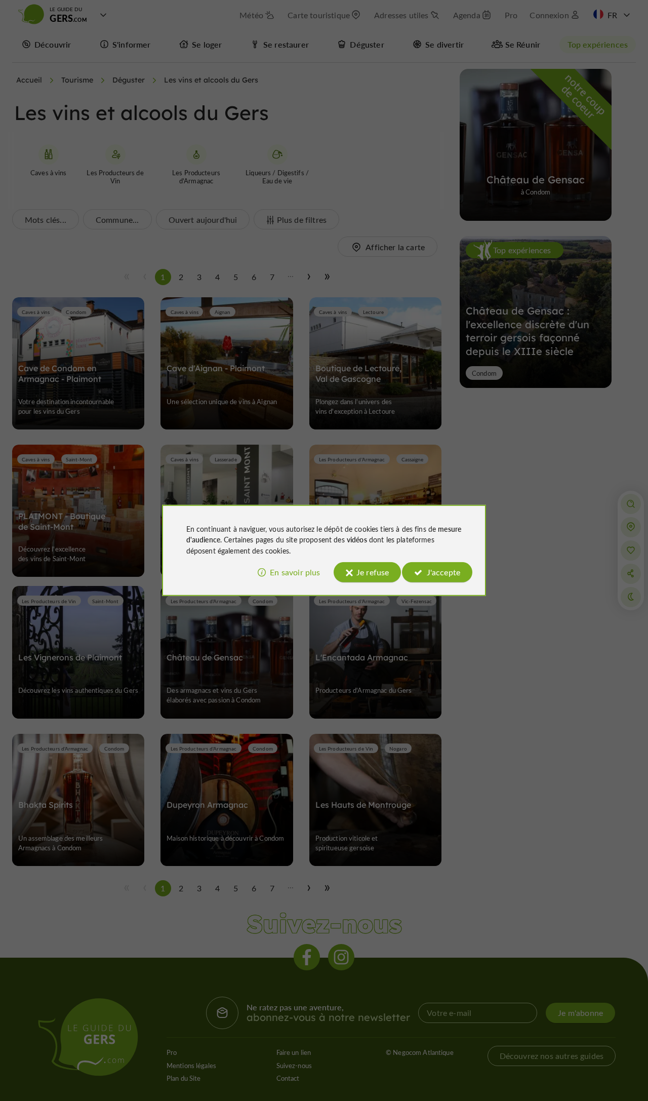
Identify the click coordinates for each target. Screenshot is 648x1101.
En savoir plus (295, 572)
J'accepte (443, 572)
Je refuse (372, 572)
